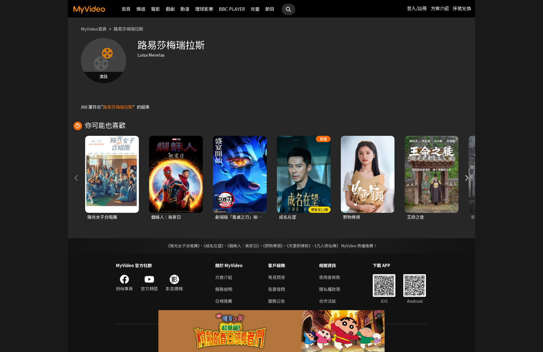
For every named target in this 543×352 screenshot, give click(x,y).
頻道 (140, 8)
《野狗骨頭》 (273, 245)
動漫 (184, 8)
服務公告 (276, 301)
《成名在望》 (213, 245)
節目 (269, 8)
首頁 (126, 8)
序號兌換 (462, 8)
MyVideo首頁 (94, 29)
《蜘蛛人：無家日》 (243, 245)
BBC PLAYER (232, 8)
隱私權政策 (329, 289)
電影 (155, 8)
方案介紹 (440, 8)
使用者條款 (329, 277)
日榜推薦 (223, 301)
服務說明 (223, 289)
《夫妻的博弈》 (299, 245)
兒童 (255, 8)
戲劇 (170, 8)
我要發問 (276, 289)
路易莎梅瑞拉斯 (128, 29)
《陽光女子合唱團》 (183, 245)
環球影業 (204, 8)
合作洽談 (327, 301)
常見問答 (276, 277)
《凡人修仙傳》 (327, 245)
